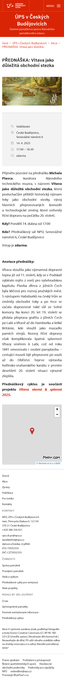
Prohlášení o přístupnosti (37, 660)
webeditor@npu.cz (20, 671)
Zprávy (6, 487)
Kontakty (7, 504)
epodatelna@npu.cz (13, 539)
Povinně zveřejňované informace (20, 612)
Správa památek (11, 565)
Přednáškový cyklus (13, 618)
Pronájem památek (12, 571)
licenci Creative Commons (25, 632)
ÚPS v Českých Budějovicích (32, 20)
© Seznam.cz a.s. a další (48, 463)
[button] (32, 431)
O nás (5, 601)
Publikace (7, 492)
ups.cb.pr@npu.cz (12, 535)
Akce (5, 481)
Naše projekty (10, 588)
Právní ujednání (11, 660)
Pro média (8, 498)
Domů (5, 475)
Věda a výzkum (10, 576)
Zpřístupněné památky (15, 606)
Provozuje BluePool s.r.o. (15, 675)
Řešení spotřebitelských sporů (19, 663)
